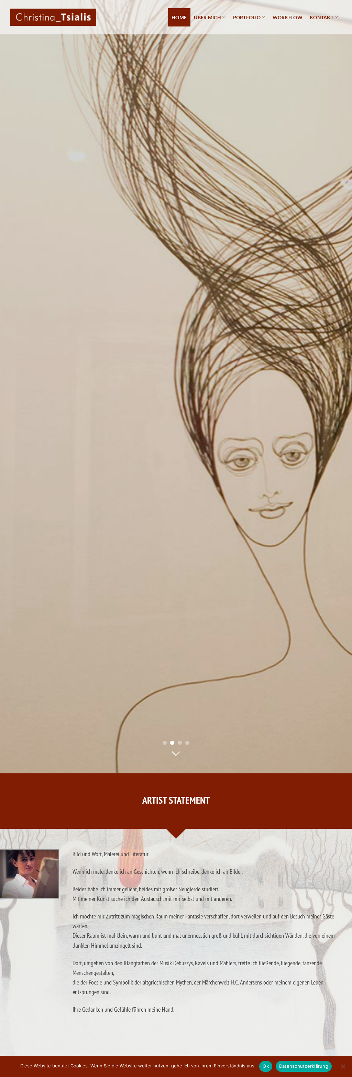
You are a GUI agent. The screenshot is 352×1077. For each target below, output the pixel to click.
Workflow (287, 17)
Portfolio (247, 17)
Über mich (207, 17)
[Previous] (16, 386)
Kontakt (321, 17)
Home (179, 17)
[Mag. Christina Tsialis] (53, 17)
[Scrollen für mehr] (176, 753)
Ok (266, 1066)
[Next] (336, 386)
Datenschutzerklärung (303, 1066)
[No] (343, 1068)
